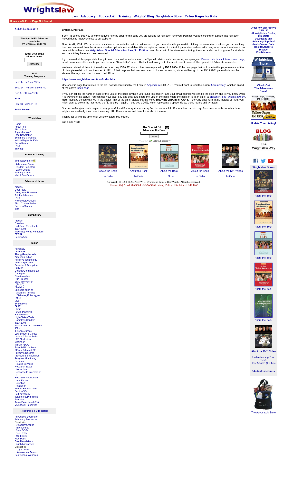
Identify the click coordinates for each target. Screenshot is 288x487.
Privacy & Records (24, 353)
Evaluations (21, 303)
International (22, 427)
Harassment (21, 314)
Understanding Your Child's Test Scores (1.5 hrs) (263, 360)
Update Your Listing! (263, 123)
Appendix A (153, 85)
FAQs (17, 146)
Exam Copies (22, 169)
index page (83, 87)
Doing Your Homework (27, 192)
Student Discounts (263, 371)
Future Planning (23, 312)
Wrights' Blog (144, 16)
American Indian (23, 257)
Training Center (23, 172)
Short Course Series (25, 203)
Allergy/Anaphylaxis (25, 254)
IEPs (17, 328)
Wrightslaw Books (263, 167)
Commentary (218, 85)
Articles (19, 187)
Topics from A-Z (23, 132)
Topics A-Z (107, 16)
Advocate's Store (24, 164)
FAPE (18, 306)
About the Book (108, 170)
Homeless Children (25, 320)
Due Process (21, 279)
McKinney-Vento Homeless (29, 231)
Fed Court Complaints (26, 226)
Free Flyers (21, 436)
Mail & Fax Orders (24, 175)
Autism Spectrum (24, 262)
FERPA (18, 234)
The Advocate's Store (263, 412)
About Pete (20, 126)
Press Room (21, 143)
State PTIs (21, 433)
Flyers (18, 309)
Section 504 (21, 237)
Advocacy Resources (26, 419)
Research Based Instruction (24, 368)
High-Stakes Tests (24, 317)
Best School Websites (26, 455)
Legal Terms (23, 449)
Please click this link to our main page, (223, 59)
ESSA (18, 298)
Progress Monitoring (25, 358)
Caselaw (19, 223)
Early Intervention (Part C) (24, 283)
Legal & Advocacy (24, 444)
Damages (20, 273)
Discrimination (22, 276)
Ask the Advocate (24, 195)
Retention (20, 383)
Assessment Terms (26, 452)
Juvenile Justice (23, 331)
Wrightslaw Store (169, 16)
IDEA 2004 (20, 229)
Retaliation (20, 385)
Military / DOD (22, 344)
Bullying (19, 268)
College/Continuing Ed (27, 270)
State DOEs (22, 430)
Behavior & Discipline (26, 265)
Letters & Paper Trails (26, 336)
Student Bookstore (25, 167)
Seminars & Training (25, 137)
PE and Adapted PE (25, 350)
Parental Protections (25, 347)
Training (125, 16)
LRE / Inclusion (23, 339)
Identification (21, 325)
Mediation (20, 342)
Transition (20, 399)
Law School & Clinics (26, 333)
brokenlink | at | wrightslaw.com (227, 96)
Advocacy (88, 16)
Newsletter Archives (25, 200)
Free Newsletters (24, 441)
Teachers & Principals (26, 396)
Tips (17, 209)
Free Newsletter (23, 135)
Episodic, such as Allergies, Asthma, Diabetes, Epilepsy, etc (28, 293)
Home (18, 124)
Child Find (36, 325)
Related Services (24, 364)
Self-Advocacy (22, 394)
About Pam (20, 129)
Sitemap (19, 148)
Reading (19, 361)
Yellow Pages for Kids (201, 16)
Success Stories (23, 206)
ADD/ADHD (21, 251)
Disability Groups (25, 425)
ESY (17, 301)
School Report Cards (26, 388)
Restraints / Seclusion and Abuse (26, 379)
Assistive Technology (26, 259)
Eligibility (19, 287)
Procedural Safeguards (27, 355)
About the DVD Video (230, 170)
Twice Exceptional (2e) (27, 402)
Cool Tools (20, 189)
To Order (108, 176)
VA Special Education (26, 405)
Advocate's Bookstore (26, 416)
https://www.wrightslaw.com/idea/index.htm (88, 79)
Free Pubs (20, 438)
